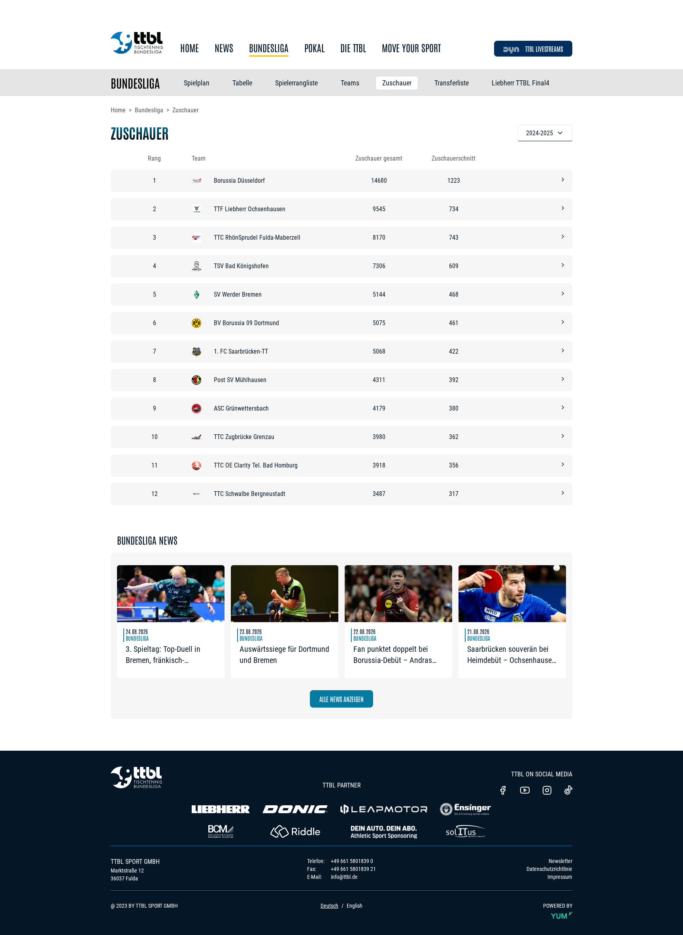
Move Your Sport (411, 48)
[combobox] (545, 133)
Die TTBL (353, 48)
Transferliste (451, 83)
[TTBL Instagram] (547, 791)
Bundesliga (269, 48)
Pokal (314, 48)
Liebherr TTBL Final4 (520, 83)
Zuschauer (396, 83)
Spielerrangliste (296, 83)
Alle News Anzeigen (341, 699)
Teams (350, 83)
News (224, 48)
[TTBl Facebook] (503, 791)
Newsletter (560, 861)
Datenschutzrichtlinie (549, 869)
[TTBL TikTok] (568, 791)
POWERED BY (557, 906)
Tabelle (242, 83)
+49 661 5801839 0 (352, 861)
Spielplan (196, 83)
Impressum (559, 877)
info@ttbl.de (344, 877)
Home (189, 48)
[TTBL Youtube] (525, 791)
